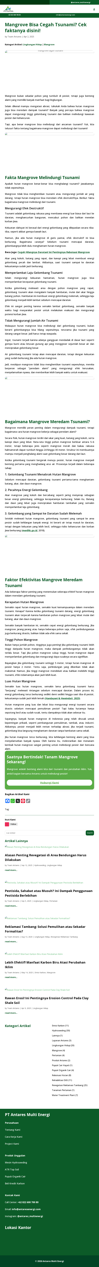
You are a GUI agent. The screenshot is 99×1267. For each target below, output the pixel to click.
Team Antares (14, 36)
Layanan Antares (60, 1040)
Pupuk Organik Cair (61, 1070)
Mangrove (49, 44)
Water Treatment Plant (63, 1095)
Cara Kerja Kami (13, 1136)
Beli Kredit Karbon (15, 1183)
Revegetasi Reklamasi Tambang (64, 937)
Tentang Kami (12, 1129)
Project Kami (12, 1143)
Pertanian (53, 901)
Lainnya (56, 1035)
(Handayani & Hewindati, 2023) (62, 698)
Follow (13, 824)
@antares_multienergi (80, 2)
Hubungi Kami (49, 782)
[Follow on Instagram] (7, 824)
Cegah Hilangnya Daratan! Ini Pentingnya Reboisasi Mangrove (54, 252)
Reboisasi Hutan (60, 1075)
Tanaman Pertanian (61, 1090)
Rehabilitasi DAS (60, 1080)
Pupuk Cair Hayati (60, 1065)
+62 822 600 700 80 (14, 15)
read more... (11, 870)
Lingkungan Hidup (32, 44)
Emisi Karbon (40, 972)
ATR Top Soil (12, 1169)
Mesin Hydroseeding (16, 1162)
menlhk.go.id (29, 530)
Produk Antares (59, 1060)
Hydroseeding (40, 865)
